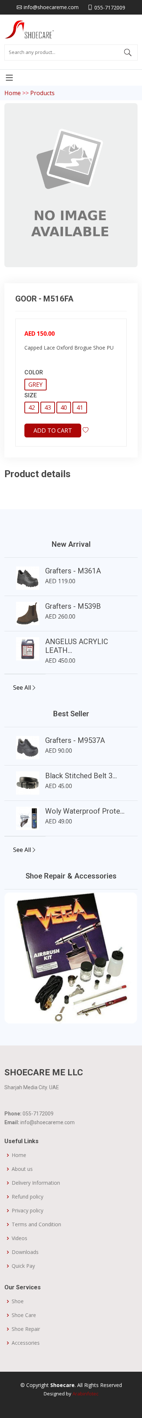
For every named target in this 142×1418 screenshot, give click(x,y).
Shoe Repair (26, 1329)
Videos (19, 1238)
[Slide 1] (57, 1013)
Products (42, 93)
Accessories (26, 1342)
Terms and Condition (36, 1224)
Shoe (18, 1301)
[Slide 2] (71, 1013)
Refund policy (27, 1196)
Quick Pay (23, 1266)
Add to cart (52, 430)
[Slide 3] (84, 1013)
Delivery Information (36, 1182)
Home (12, 93)
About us (22, 1169)
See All (22, 687)
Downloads (25, 1252)
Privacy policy (27, 1210)
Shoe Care (24, 1315)
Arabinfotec (85, 1393)
